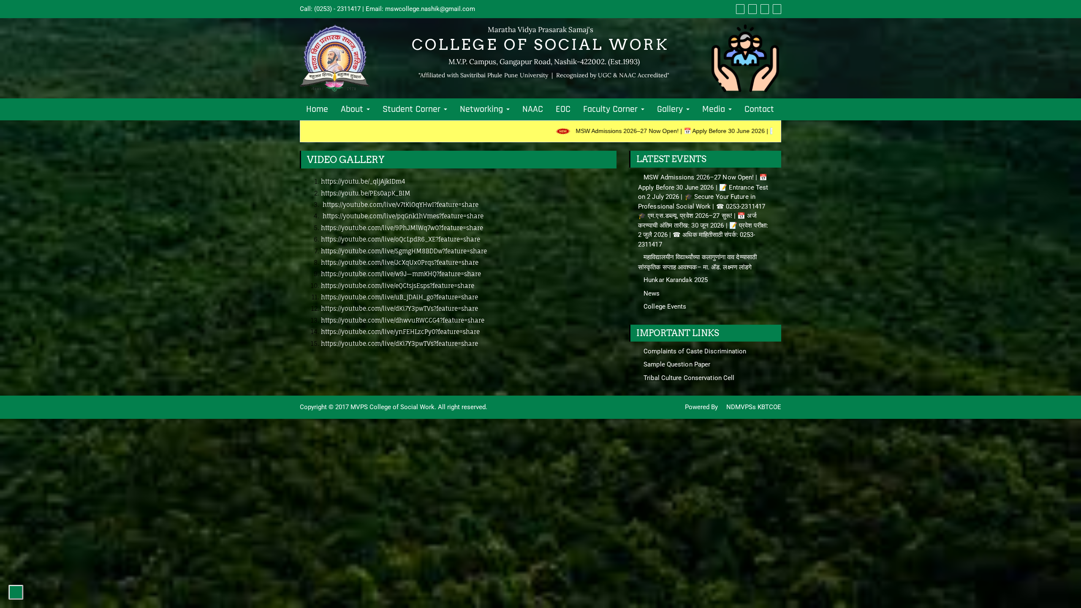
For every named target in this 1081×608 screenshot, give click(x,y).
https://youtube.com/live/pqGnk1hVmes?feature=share (403, 216)
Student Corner (413, 109)
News (652, 293)
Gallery (671, 109)
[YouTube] (763, 9)
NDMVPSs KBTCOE (753, 407)
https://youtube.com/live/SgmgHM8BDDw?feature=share (404, 251)
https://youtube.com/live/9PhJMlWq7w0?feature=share (402, 227)
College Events (665, 306)
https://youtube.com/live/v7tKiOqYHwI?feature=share (399, 204)
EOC (563, 109)
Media (715, 109)
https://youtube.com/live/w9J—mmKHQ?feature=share (401, 273)
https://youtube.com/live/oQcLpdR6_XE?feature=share (400, 239)
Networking (482, 109)
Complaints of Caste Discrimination (695, 351)
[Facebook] (739, 9)
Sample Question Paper (677, 364)
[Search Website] (776, 9)
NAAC (532, 109)
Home (317, 109)
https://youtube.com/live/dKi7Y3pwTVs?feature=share (399, 308)
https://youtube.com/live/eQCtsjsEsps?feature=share (397, 285)
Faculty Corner (611, 109)
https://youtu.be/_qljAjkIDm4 (363, 181)
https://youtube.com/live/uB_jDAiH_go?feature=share (399, 297)
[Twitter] (751, 9)
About (353, 109)
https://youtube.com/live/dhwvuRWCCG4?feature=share (402, 320)
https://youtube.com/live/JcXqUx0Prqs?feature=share (399, 262)
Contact (759, 109)
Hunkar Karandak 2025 (676, 280)
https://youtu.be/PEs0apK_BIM (365, 193)
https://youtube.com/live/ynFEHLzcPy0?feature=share (400, 331)
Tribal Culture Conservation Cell (689, 378)
